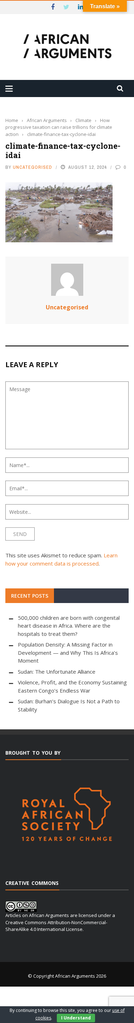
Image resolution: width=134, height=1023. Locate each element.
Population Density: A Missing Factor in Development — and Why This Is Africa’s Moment (68, 652)
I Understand (76, 1018)
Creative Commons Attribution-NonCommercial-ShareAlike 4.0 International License (56, 926)
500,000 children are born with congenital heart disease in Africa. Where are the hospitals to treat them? (69, 625)
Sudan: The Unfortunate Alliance (56, 671)
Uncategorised (32, 167)
